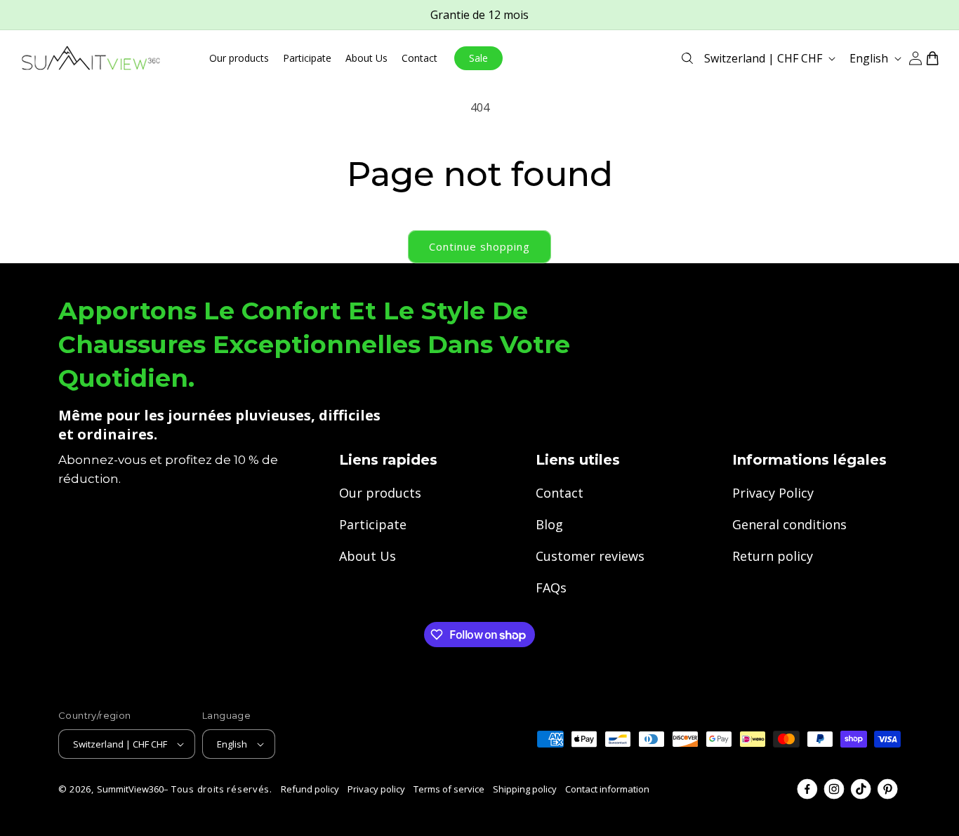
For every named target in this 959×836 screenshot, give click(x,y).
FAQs (551, 587)
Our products (380, 492)
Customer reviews (590, 556)
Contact (559, 492)
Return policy (772, 556)
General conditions (789, 524)
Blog (549, 524)
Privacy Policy (773, 492)
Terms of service (449, 789)
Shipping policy (525, 789)
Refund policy (310, 789)
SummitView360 (130, 789)
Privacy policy (376, 789)
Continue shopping (479, 246)
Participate (372, 524)
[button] (687, 58)
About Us (367, 556)
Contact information (607, 789)
